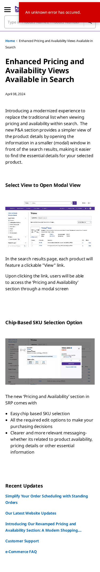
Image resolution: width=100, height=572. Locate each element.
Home (10, 40)
